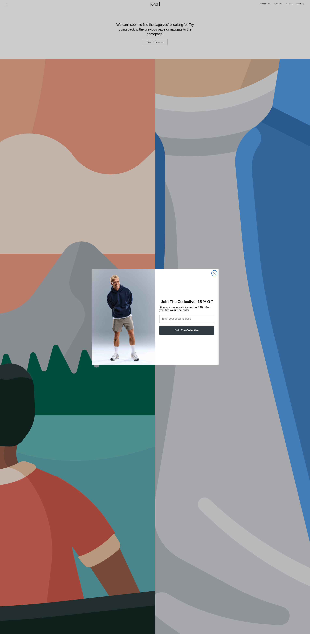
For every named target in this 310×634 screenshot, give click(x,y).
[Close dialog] (214, 273)
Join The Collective (187, 330)
